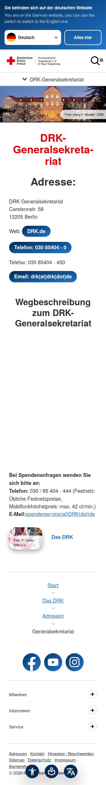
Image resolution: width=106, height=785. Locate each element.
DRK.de (36, 231)
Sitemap (16, 760)
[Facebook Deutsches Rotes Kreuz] (32, 662)
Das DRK (62, 537)
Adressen (18, 753)
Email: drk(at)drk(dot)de (43, 276)
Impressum (65, 760)
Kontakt (37, 753)
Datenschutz (39, 760)
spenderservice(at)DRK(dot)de (60, 513)
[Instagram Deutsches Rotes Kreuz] (75, 662)
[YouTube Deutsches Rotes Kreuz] (53, 662)
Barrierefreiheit (22, 766)
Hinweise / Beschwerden (71, 753)
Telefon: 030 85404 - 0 (40, 247)
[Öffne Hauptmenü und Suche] (97, 61)
